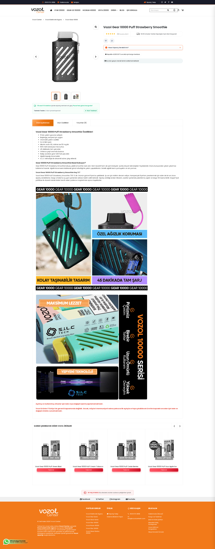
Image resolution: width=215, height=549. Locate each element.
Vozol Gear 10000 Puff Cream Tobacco (50, 466)
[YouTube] (172, 2)
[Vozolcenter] (37, 10)
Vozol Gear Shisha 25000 (92, 532)
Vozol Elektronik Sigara (53, 20)
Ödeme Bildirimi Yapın (115, 517)
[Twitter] (165, 2)
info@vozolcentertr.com (136, 518)
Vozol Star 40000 (92, 523)
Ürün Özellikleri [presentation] (63, 123)
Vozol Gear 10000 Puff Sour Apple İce (124, 466)
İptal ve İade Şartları (155, 520)
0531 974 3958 (135, 514)
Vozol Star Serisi (92, 517)
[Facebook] (169, 2)
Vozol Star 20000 (92, 528)
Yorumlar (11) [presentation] (81, 123)
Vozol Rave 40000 (92, 525)
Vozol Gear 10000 (71, 20)
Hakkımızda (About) (155, 514)
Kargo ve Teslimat (154, 517)
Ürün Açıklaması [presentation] (42, 123)
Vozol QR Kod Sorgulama (153, 528)
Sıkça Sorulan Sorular (156, 532)
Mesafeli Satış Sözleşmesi (153, 523)
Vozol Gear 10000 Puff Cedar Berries (87, 466)
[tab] (42, 123)
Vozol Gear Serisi (92, 520)
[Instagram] (162, 2)
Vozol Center (37, 20)
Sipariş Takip (113, 514)
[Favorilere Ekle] (105, 40)
